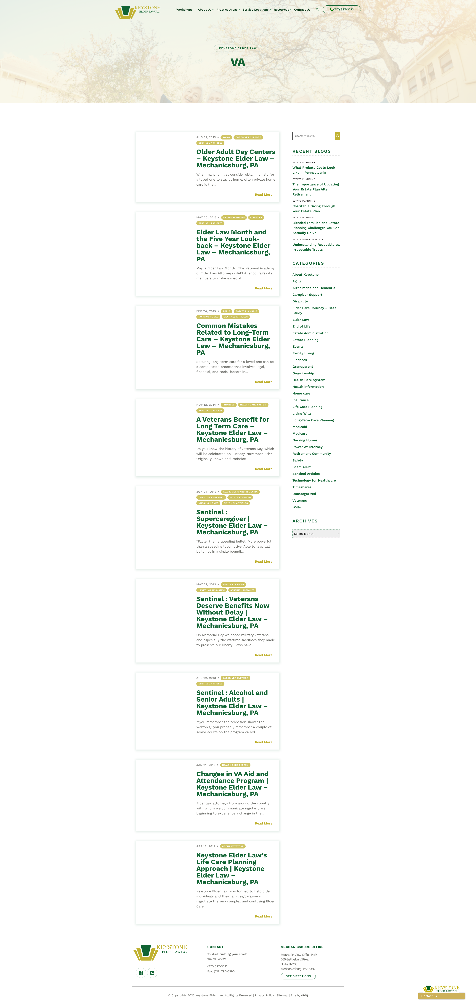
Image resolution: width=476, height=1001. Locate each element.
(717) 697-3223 (343, 9)
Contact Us (302, 9)
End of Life (301, 326)
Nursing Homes (208, 316)
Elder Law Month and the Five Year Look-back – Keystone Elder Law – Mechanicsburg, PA (233, 245)
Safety (297, 460)
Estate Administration (310, 333)
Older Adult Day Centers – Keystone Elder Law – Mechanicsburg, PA (235, 158)
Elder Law (300, 320)
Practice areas (227, 9)
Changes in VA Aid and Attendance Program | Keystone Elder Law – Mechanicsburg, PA (232, 784)
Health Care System (253, 404)
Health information (308, 387)
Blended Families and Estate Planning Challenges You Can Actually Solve (316, 228)
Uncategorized (304, 494)
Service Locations (255, 9)
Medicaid (299, 427)
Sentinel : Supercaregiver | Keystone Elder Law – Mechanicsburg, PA (232, 522)
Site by (295, 995)
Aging (226, 137)
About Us (204, 9)
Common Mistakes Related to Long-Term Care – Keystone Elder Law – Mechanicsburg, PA (233, 339)
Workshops (184, 9)
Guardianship (303, 373)
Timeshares (301, 487)
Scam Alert (301, 467)
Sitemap (282, 995)
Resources (281, 9)
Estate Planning (234, 217)
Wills (296, 507)
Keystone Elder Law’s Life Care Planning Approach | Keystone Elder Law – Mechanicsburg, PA (231, 868)
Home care (301, 393)
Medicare (299, 433)
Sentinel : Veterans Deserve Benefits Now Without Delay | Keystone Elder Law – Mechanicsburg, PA (232, 612)
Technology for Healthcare (314, 480)
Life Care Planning (307, 407)
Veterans (299, 500)
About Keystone (233, 846)
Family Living (303, 353)
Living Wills (302, 413)
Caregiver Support (248, 137)
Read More (263, 194)
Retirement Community (311, 453)
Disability (300, 301)
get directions (298, 976)
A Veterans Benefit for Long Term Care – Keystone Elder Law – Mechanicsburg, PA (232, 429)
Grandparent (302, 366)
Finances (256, 217)
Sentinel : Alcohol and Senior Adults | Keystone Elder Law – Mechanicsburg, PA (232, 702)
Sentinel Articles (210, 143)
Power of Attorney (307, 447)
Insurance (300, 400)
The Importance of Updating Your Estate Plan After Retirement (315, 189)
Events (298, 346)
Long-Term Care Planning (313, 420)
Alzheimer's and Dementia (240, 491)
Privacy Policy (264, 995)
